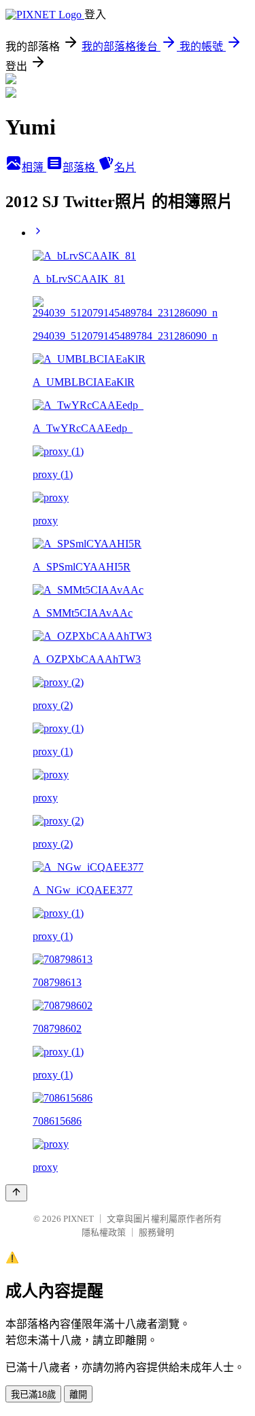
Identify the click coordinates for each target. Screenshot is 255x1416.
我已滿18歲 (33, 1395)
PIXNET (78, 1219)
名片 (125, 167)
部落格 (80, 167)
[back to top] (16, 1192)
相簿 (34, 167)
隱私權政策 (104, 1232)
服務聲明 (156, 1232)
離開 (78, 1395)
